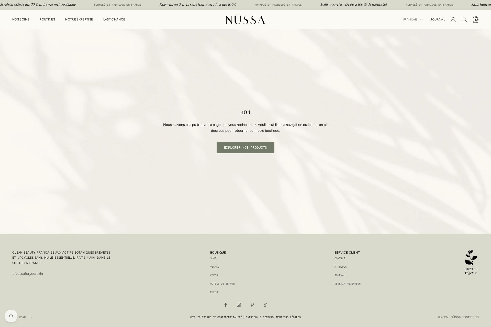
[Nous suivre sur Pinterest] (252, 304)
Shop (213, 258)
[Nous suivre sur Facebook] (225, 304)
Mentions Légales (288, 317)
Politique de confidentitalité (219, 317)
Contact (339, 258)
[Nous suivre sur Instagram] (238, 304)
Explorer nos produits (245, 147)
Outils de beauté (222, 283)
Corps (214, 275)
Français (410, 19)
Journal (437, 19)
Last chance (114, 19)
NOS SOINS (20, 19)
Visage (214, 266)
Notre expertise (79, 19)
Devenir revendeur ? (349, 283)
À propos (340, 266)
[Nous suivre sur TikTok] (265, 304)
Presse (214, 292)
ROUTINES (47, 19)
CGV (192, 317)
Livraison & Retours (259, 317)
